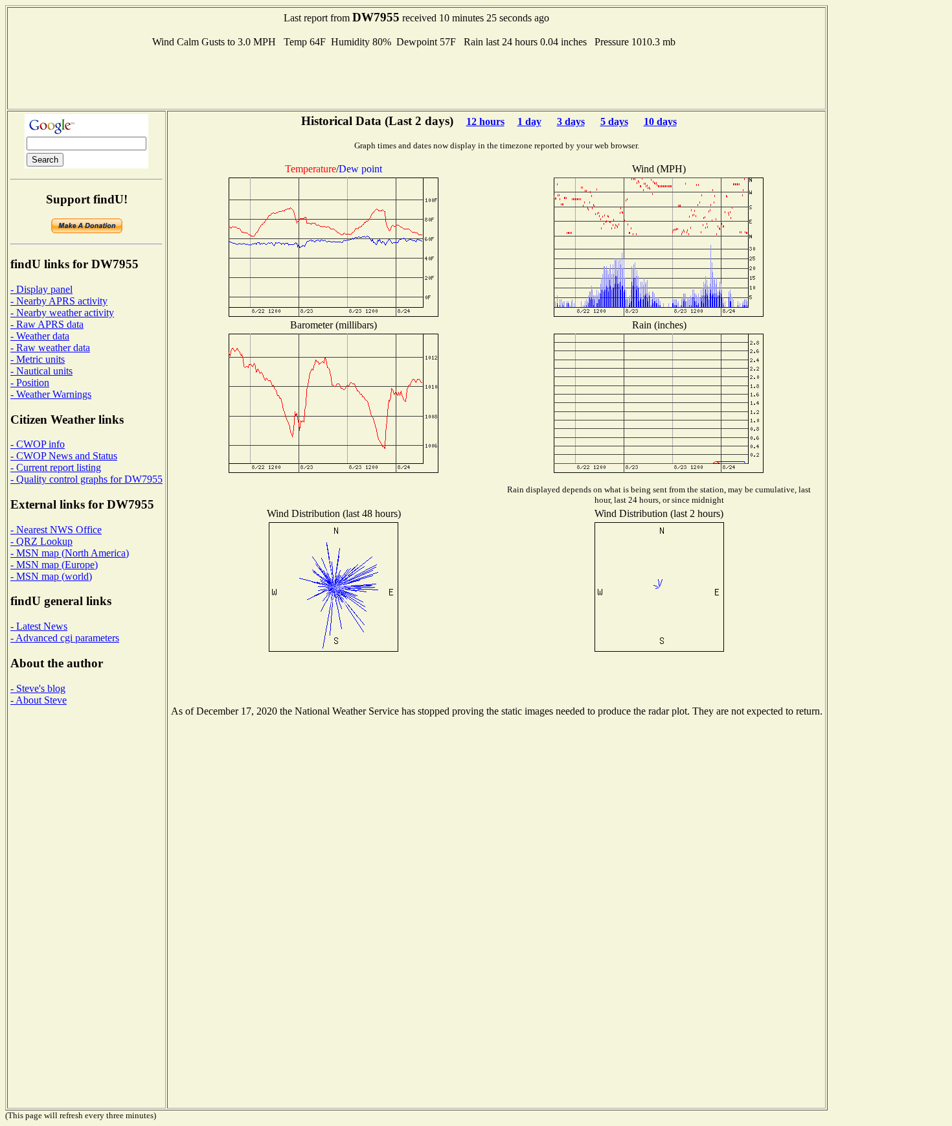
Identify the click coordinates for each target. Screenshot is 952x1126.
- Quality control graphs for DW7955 (86, 479)
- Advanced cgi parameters (64, 637)
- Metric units (37, 359)
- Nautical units (41, 370)
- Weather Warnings (50, 394)
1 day (529, 121)
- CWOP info (37, 444)
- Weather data (39, 335)
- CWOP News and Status (63, 455)
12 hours (485, 121)
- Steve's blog (37, 688)
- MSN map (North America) (69, 552)
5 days (614, 121)
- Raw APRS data (47, 324)
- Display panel (41, 289)
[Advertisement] (416, 77)
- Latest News (38, 626)
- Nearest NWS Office (56, 529)
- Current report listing (55, 467)
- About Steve (38, 700)
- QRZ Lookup (41, 541)
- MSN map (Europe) (54, 564)
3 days (571, 121)
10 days (660, 121)
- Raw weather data (50, 347)
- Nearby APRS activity (59, 300)
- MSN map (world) (51, 576)
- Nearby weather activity (62, 312)
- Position (29, 382)
